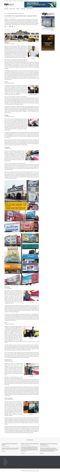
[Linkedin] (12, 26)
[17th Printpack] (48, 42)
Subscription (6, 462)
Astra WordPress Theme (35, 470)
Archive (5, 459)
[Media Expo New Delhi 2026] (40, 4)
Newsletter (5, 463)
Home (5, 458)
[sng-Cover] (48, 21)
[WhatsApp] (14, 26)
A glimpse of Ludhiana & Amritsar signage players (29, 443)
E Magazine (5, 460)
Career (5, 464)
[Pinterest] (10, 26)
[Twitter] (7, 26)
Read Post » (4, 451)
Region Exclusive (7, 446)
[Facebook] (5, 26)
